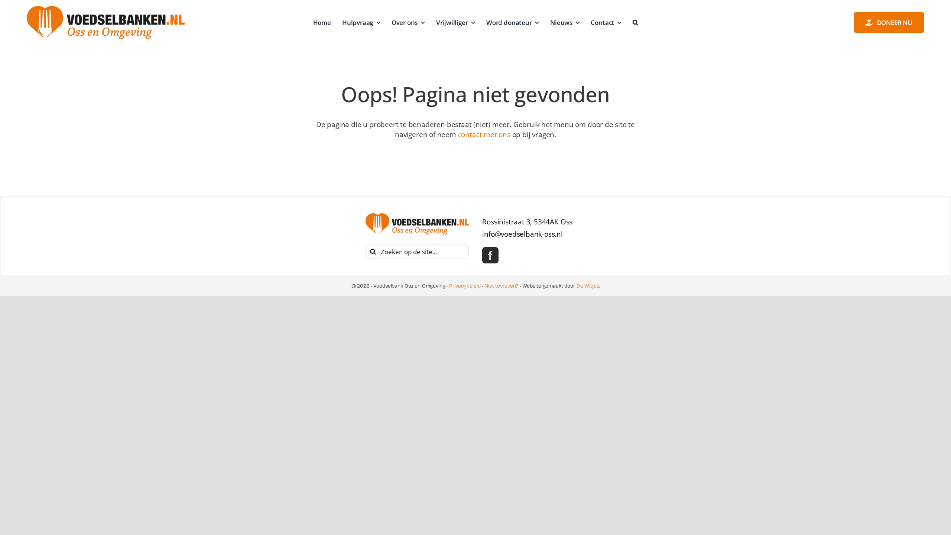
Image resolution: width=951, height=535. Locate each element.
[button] (635, 22)
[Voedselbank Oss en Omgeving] (106, 9)
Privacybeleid (464, 286)
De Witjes (588, 286)
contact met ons (484, 134)
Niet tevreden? (501, 286)
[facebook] (490, 255)
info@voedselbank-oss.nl (522, 234)
